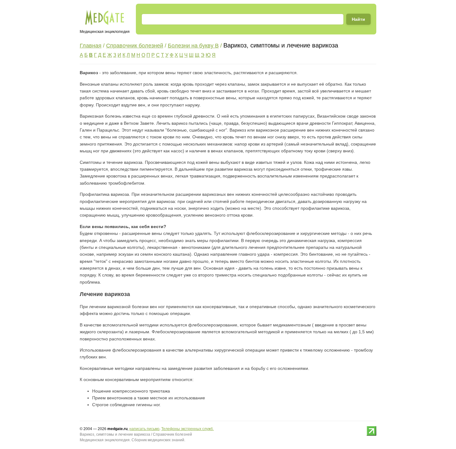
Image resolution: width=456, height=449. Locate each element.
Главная (90, 46)
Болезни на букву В (193, 46)
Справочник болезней (134, 46)
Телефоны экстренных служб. (187, 429)
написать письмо (144, 429)
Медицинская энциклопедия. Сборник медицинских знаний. (132, 440)
